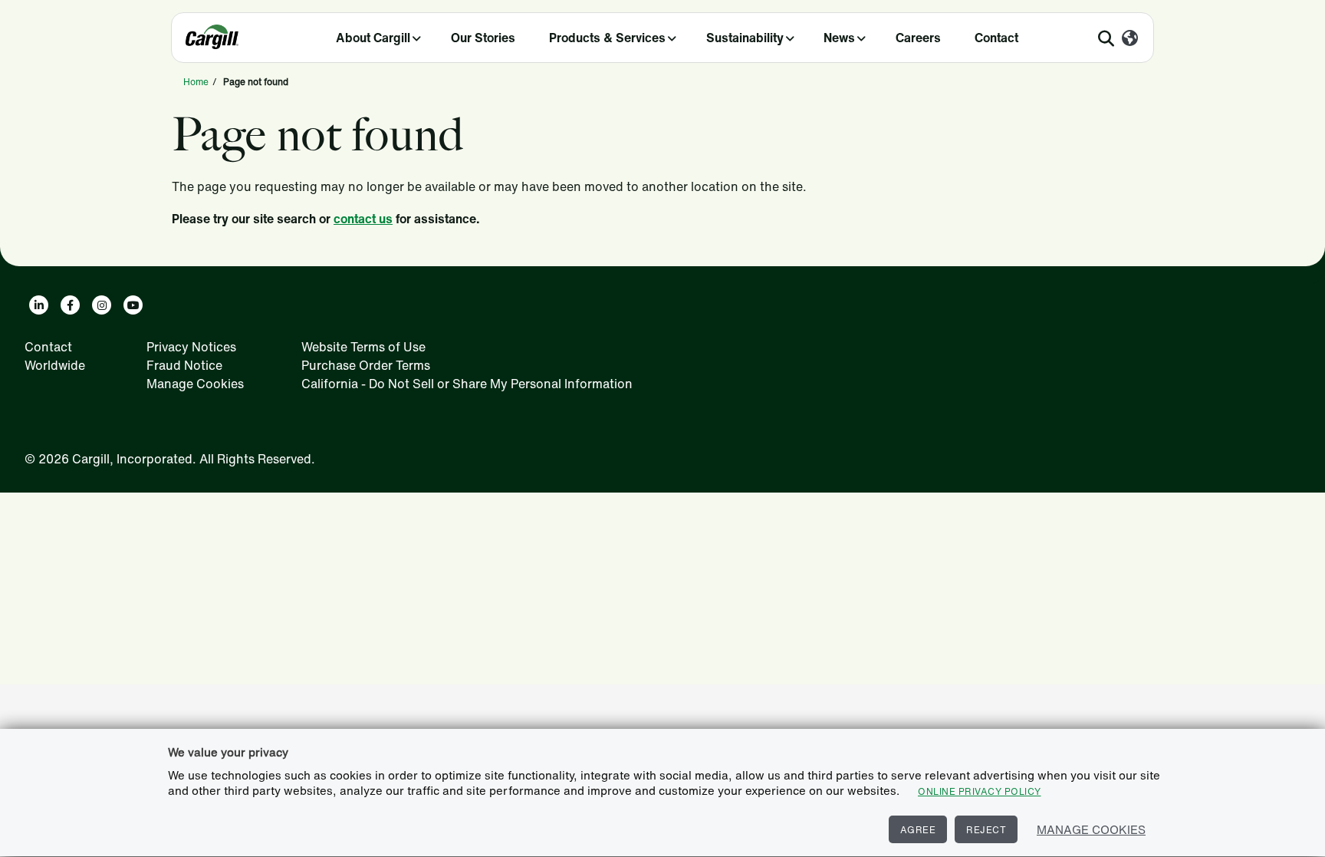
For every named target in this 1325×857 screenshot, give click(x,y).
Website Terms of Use (363, 347)
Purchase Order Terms (365, 365)
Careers (918, 37)
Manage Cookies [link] (195, 383)
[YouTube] (133, 305)
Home (196, 81)
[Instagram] (101, 305)
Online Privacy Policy (979, 791)
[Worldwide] (1130, 39)
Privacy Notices (191, 347)
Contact (996, 37)
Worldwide (55, 365)
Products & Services (607, 37)
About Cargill (373, 37)
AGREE (918, 829)
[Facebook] (70, 305)
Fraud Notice (184, 365)
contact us (363, 218)
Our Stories (483, 37)
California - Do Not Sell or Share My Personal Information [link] (467, 383)
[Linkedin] (38, 305)
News (839, 37)
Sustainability (745, 37)
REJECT (986, 829)
